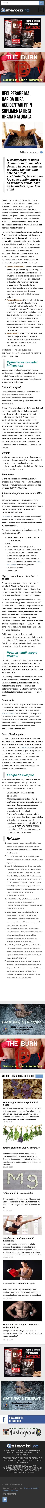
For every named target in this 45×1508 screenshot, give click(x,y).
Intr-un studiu (8, 714)
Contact (6, 1490)
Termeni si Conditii (31, 1488)
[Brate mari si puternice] (22, 1019)
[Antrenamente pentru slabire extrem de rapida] (22, 67)
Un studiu (6, 517)
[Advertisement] (16, 989)
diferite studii (26, 747)
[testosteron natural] (22, 33)
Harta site (14, 1490)
